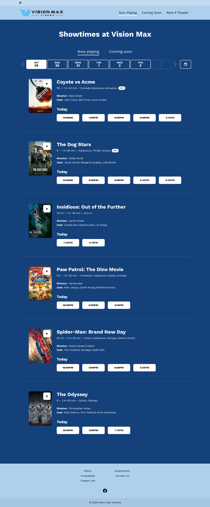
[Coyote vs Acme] (40, 96)
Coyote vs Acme (76, 82)
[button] (22, 64)
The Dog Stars (74, 144)
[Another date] (185, 64)
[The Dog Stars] (40, 158)
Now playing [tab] (88, 51)
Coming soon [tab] (120, 51)
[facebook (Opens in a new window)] (20, 2)
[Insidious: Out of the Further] (40, 221)
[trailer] (47, 83)
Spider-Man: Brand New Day (91, 332)
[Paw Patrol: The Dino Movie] (40, 283)
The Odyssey (72, 394)
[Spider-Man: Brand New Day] (40, 346)
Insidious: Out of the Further (91, 207)
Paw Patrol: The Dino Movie (90, 269)
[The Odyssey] (40, 408)
